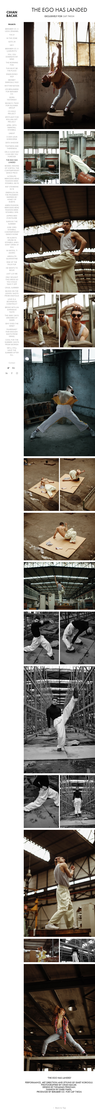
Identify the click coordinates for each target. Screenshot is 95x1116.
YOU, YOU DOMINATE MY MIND (12, 56)
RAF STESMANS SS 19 (11, 187)
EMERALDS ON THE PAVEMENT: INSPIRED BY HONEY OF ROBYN (12, 197)
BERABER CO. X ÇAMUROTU (11, 49)
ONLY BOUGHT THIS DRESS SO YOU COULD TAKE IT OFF (11, 280)
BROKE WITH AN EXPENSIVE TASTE (12, 309)
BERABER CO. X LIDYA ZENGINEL (12, 30)
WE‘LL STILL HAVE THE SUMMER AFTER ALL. (12, 351)
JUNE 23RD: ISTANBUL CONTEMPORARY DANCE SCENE (12, 230)
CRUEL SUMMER (12, 287)
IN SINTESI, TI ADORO (11, 251)
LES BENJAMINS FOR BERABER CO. (12, 91)
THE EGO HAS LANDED (12, 161)
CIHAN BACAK (12, 14)
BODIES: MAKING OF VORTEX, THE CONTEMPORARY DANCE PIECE (12, 169)
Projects (12, 24)
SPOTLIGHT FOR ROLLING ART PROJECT (12, 119)
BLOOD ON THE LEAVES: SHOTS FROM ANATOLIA (12, 293)
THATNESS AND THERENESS (11, 147)
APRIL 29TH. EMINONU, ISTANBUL (12, 127)
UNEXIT (12, 133)
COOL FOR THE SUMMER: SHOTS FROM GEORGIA (12, 342)
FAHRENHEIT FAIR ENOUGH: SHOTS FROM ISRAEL (12, 333)
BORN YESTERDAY (12, 98)
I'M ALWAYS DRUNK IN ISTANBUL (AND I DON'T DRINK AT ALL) (12, 242)
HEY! (12, 45)
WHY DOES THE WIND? (11, 324)
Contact (12, 362)
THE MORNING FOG (12, 63)
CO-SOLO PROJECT (12, 112)
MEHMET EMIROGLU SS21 (11, 81)
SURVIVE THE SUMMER (11, 222)
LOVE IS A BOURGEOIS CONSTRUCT (11, 301)
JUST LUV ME (11, 273)
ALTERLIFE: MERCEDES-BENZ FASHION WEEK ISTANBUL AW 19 (12, 179)
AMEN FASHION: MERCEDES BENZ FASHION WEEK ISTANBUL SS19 (12, 208)
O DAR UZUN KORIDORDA (11, 137)
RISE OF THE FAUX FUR (12, 263)
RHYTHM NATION (12, 85)
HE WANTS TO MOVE (12, 269)
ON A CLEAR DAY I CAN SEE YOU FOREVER (12, 154)
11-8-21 (11, 34)
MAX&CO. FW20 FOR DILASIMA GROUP (12, 105)
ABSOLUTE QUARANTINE (12, 257)
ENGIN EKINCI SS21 (12, 75)
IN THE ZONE (11, 38)
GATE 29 (11, 41)
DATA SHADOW (11, 142)
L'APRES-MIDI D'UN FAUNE (11, 216)
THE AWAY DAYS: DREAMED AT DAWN (12, 317)
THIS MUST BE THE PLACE (12, 69)
